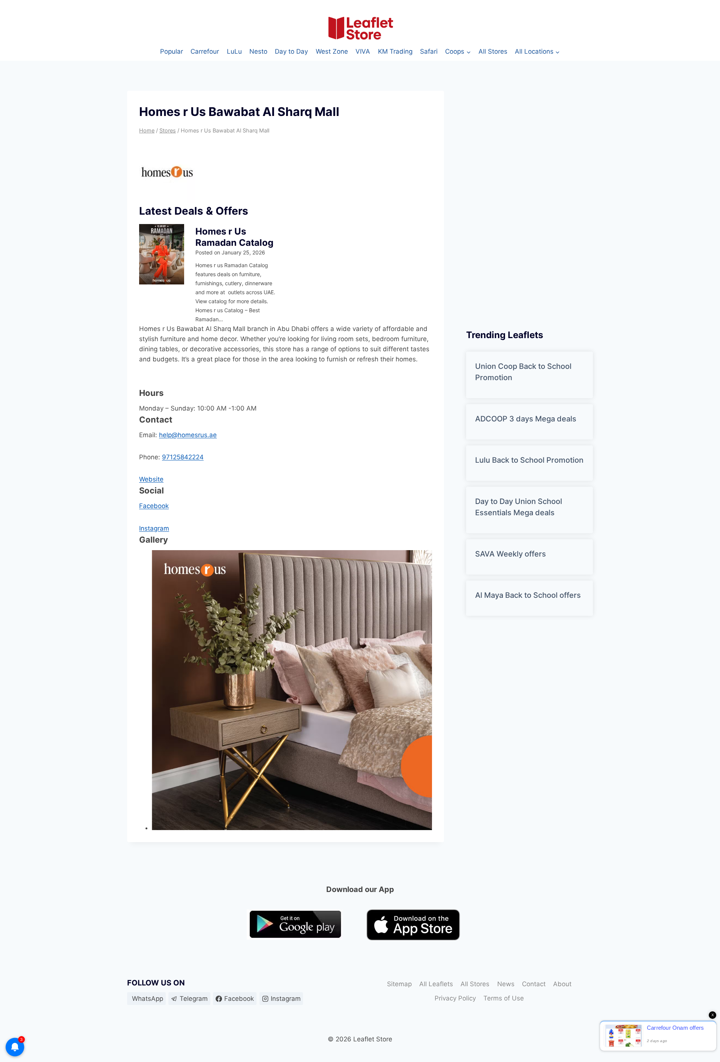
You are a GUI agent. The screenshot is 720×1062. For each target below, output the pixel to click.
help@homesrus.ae (188, 435)
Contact (534, 984)
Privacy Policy (455, 998)
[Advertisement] (522, 203)
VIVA (363, 51)
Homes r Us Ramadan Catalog (234, 237)
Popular (171, 51)
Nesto (258, 51)
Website (151, 479)
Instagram (154, 528)
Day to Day (291, 51)
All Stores (492, 51)
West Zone (332, 51)
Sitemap (399, 984)
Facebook (154, 506)
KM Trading (395, 51)
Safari (429, 51)
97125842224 (183, 457)
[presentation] (161, 254)
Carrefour (204, 51)
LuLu (234, 51)
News (505, 984)
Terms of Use (503, 998)
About (562, 984)
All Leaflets (436, 984)
